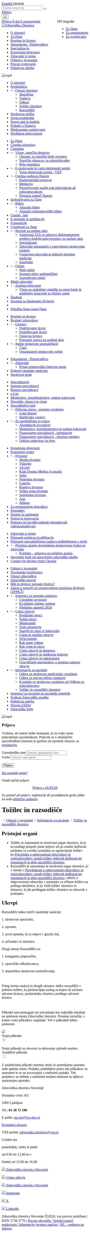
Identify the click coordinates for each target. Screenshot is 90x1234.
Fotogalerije (18, 223)
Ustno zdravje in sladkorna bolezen (43, 654)
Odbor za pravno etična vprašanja (42, 678)
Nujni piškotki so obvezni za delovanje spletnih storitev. (40, 1048)
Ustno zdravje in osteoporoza (39, 658)
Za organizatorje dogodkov (29, 507)
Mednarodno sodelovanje (27, 129)
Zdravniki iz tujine (23, 56)
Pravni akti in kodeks (25, 122)
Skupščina (26, 94)
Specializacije (19, 48)
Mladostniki (27, 623)
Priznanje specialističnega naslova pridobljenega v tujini (48, 541)
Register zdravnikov (24, 320)
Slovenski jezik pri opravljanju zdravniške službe (44, 557)
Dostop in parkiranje (24, 514)
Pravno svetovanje (23, 64)
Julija (22, 475)
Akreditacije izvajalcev (35, 425)
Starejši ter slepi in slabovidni (39, 631)
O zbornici (17, 33)
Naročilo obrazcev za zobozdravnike (44, 160)
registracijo (9, 745)
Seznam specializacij (24, 386)
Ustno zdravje (25, 611)
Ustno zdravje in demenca (37, 650)
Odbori (24, 102)
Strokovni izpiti (21, 374)
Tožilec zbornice (30, 106)
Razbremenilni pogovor (35, 180)
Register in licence (23, 40)
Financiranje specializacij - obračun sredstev (49, 437)
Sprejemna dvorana (32, 495)
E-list (16, 21)
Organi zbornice (26, 90)
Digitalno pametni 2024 (35, 607)
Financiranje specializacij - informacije (45, 433)
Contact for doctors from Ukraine (33, 561)
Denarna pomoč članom (35, 195)
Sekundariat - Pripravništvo (29, 44)
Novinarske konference (26, 572)
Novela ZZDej (20, 705)
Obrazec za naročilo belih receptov (43, 156)
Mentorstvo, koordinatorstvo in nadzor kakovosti (52, 429)
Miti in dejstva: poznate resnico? (32, 584)
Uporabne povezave (33, 599)
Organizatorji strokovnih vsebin (41, 351)
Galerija (24, 483)
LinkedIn (12, 1209)
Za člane (72, 29)
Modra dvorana (29, 460)
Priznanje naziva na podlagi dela (41, 340)
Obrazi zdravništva (23, 576)
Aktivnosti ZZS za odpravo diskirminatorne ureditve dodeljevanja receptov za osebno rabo (51, 236)
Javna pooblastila (22, 118)
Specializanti (28, 242)
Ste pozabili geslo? (15, 773)
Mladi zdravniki (21, 281)
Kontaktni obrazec (14, 1125)
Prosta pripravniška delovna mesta (42, 367)
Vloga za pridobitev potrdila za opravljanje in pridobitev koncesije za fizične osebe (50, 291)
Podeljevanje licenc (32, 328)
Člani (23, 347)
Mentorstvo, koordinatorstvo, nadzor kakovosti (42, 397)
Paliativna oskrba (22, 68)
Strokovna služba (22, 114)
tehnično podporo (25, 799)
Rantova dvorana (31, 487)
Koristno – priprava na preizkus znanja (46, 553)
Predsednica (18, 86)
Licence (20, 324)
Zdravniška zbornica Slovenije (26, 1169)
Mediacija (26, 184)
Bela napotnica (29, 164)
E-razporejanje (30, 21)
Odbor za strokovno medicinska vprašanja (48, 674)
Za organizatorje (77, 33)
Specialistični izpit (22, 405)
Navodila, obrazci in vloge (28, 401)
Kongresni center (22, 452)
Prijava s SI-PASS (45, 788)
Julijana (24, 503)
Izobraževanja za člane (26, 199)
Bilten (19, 203)
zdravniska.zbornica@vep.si (38, 1132)
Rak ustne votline (31, 642)
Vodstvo (25, 98)
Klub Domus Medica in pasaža (40, 471)
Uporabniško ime (14, 752)
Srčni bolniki (28, 639)
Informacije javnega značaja (37, 1224)
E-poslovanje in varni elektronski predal (42, 168)
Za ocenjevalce (76, 36)
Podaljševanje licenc (33, 332)
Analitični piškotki (14, 1052)
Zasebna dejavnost (28, 285)
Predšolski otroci (30, 615)
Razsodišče (27, 110)
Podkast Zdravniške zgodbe (29, 697)
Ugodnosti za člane (23, 227)
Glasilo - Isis (19, 215)
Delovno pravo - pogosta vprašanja (39, 409)
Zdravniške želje (21, 709)
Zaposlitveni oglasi (32, 278)
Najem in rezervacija (24, 518)
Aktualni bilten (29, 207)
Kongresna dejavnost (25, 52)
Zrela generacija (30, 627)
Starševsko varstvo (32, 417)
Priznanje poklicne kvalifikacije (32, 537)
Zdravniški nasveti (23, 580)
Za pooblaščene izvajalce (32, 421)
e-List (14, 394)
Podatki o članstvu (23, 126)
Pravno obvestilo (40, 1220)
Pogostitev (17, 510)
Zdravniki (22, 363)
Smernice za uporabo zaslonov (36, 596)
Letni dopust (27, 413)
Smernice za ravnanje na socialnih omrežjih (40, 693)
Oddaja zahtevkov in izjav (37, 440)
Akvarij (24, 467)
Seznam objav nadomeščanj (38, 274)
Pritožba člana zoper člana (28, 309)
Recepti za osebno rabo (31, 231)
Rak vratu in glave (32, 646)
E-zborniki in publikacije (27, 219)
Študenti (16, 297)
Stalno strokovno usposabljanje (36, 344)
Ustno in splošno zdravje (36, 635)
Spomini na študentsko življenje (32, 301)
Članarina (17, 149)
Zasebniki (26, 262)
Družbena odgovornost (26, 133)
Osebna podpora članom (32, 176)
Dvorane (21, 456)
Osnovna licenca (30, 336)
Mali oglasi (27, 270)
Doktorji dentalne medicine (29, 371)
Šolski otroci (27, 619)
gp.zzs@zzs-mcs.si (27, 1117)
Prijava (6, 12)
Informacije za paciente (31, 670)
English (7, 3)
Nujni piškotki (11, 1036)
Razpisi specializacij (24, 390)
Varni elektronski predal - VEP (40, 172)
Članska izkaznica (22, 145)
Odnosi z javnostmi (23, 60)
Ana (22, 499)
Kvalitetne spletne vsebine (37, 603)
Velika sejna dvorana (33, 491)
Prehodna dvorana (31, 479)
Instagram (12, 1193)
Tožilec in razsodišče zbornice (40, 689)
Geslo (6, 757)
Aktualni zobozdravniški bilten (40, 211)
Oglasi (19, 266)
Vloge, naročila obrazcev (32, 152)
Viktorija (25, 463)
